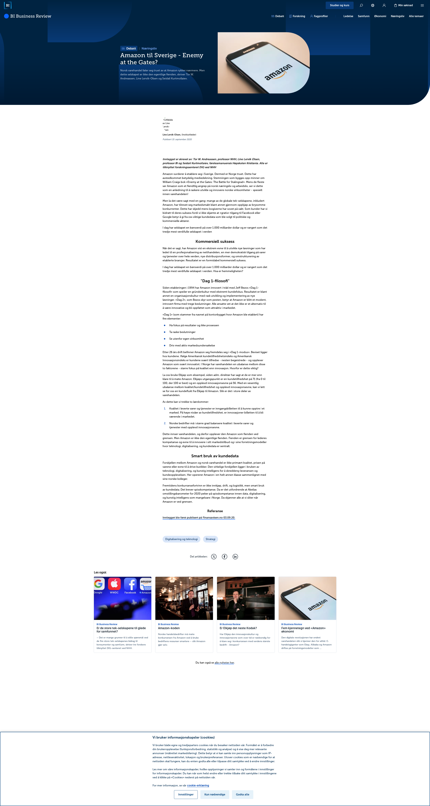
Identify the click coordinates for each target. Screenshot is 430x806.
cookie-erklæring (198, 785)
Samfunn (364, 16)
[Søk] (361, 5)
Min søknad (405, 5)
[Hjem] (7, 5)
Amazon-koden (169, 628)
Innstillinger (186, 794)
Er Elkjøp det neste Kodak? (238, 628)
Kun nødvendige (214, 794)
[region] (215, 769)
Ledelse (348, 16)
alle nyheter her (224, 662)
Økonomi (380, 16)
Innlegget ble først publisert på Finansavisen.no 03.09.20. (199, 517)
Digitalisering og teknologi (181, 539)
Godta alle (242, 794)
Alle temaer (416, 16)
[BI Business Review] (27, 16)
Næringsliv (397, 16)
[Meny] (422, 5)
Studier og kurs (339, 5)
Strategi (210, 539)
